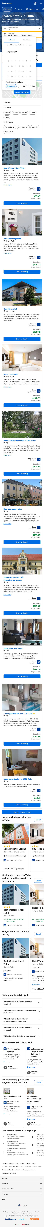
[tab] (11, 40)
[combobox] (22, 29)
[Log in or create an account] (35, 3)
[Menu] (41, 3)
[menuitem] (7, 9)
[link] (7, 113)
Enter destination (13, 27)
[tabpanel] (19, 66)
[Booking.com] (7, 3)
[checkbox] (30, 56)
